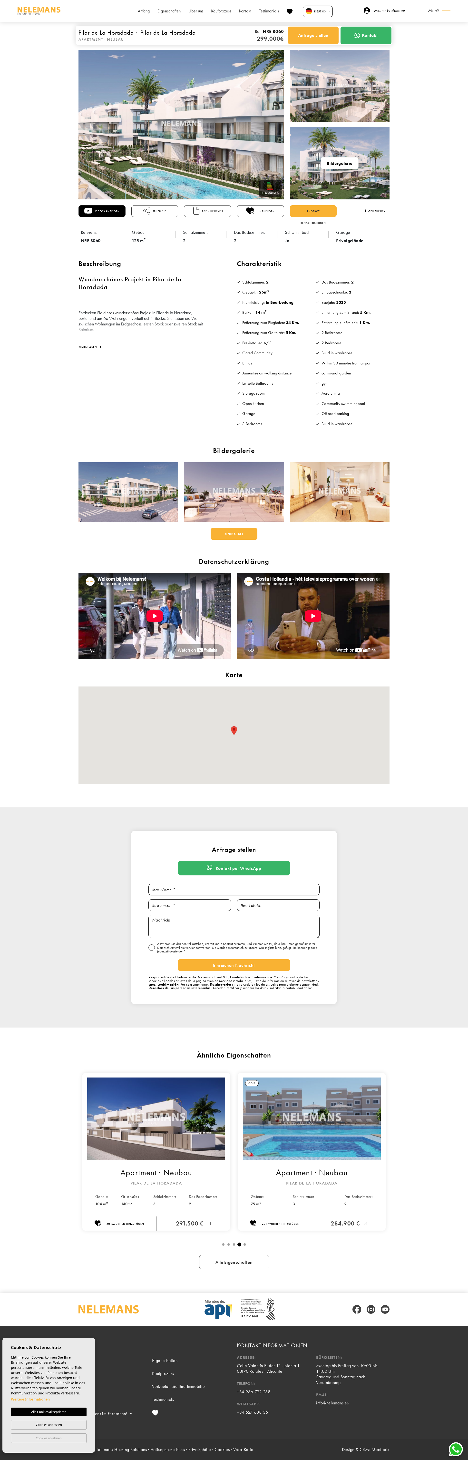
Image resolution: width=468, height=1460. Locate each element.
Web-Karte (243, 1449)
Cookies (222, 1449)
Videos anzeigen (107, 211)
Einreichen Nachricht (234, 965)
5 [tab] (245, 1244)
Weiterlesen (88, 346)
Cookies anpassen (49, 1424)
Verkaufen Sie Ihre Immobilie (178, 1386)
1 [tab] (223, 1244)
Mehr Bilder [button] (234, 534)
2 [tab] (228, 1244)
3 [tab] (234, 1244)
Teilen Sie (159, 211)
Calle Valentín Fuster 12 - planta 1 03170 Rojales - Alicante (268, 1368)
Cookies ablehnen (49, 1438)
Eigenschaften (169, 11)
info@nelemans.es (332, 1403)
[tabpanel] (156, 1152)
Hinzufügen (265, 211)
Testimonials (269, 11)
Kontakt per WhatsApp (237, 868)
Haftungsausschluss (167, 1449)
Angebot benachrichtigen (313, 213)
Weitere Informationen (30, 1399)
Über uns (195, 11)
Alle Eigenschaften (234, 1262)
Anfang (144, 11)
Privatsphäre (199, 1449)
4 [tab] (239, 1244)
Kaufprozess (221, 11)
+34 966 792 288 (254, 1391)
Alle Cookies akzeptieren (48, 1412)
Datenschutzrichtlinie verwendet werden (184, 947)
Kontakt (245, 11)
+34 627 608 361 (253, 1412)
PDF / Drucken (212, 211)
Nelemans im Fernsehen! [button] (105, 1413)
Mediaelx (380, 1449)
